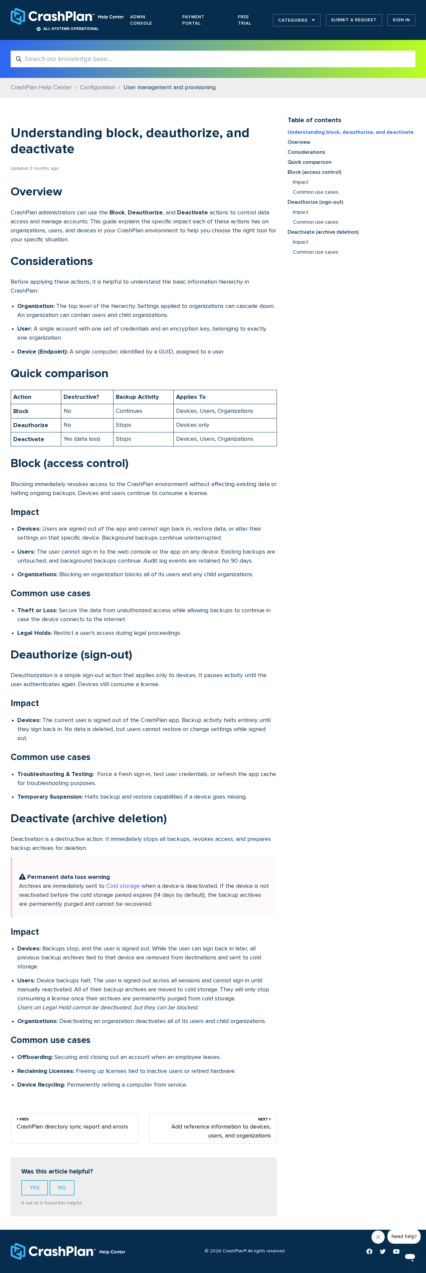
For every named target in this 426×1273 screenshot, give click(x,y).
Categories (293, 20)
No (62, 1188)
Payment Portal (193, 20)
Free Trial (244, 20)
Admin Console (141, 20)
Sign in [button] (401, 20)
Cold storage (123, 886)
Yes (34, 1188)
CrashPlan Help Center (41, 88)
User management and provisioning (169, 88)
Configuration (97, 88)
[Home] (68, 16)
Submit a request (354, 20)
